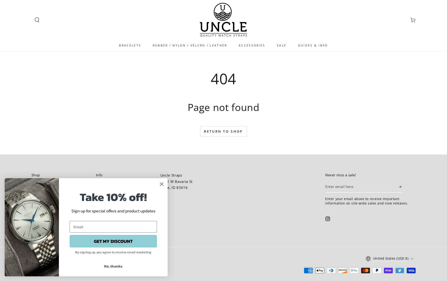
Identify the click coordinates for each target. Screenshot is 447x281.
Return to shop (223, 131)
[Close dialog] (162, 184)
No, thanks (113, 266)
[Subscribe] (400, 186)
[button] (37, 20)
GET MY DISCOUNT (113, 241)
